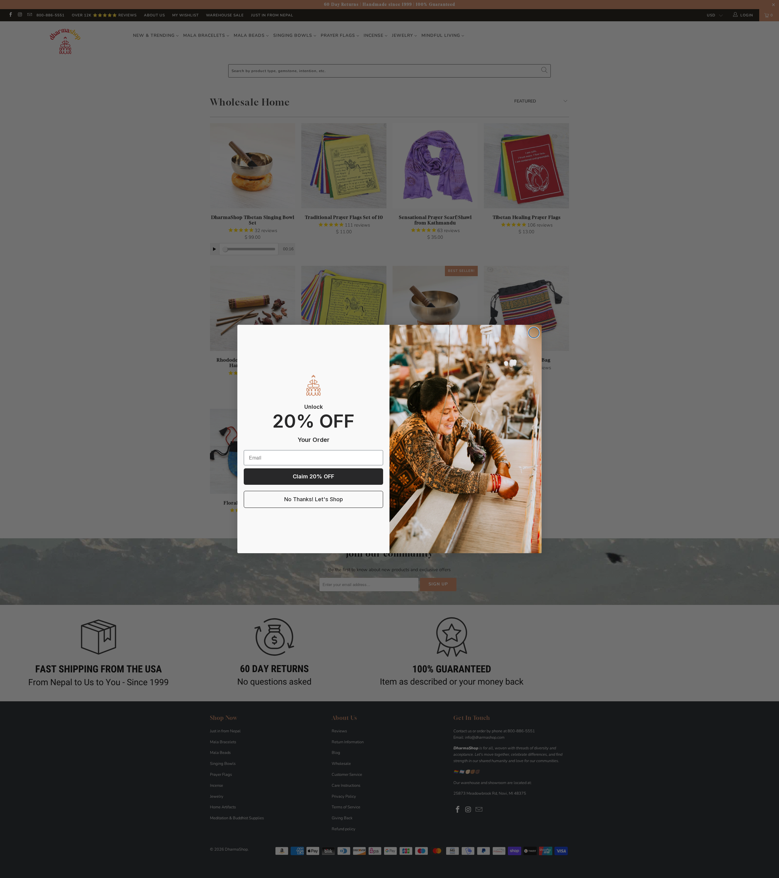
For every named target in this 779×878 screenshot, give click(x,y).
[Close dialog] (534, 332)
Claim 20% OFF (313, 476)
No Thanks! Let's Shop (313, 499)
